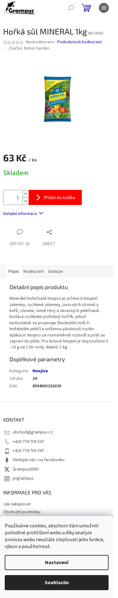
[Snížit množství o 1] (25, 201)
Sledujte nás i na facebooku (39, 460)
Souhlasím (57, 582)
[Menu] (104, 8)
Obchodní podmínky (22, 512)
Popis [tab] (13, 271)
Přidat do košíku (59, 197)
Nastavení (56, 562)
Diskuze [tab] (55, 271)
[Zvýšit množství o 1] (25, 193)
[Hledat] (71, 8)
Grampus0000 (25, 469)
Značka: (28, 48)
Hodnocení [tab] (34, 271)
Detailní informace (20, 214)
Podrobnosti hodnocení (79, 42)
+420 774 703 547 (28, 442)
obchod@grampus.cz (33, 432)
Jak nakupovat (17, 504)
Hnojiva (40, 371)
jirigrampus (23, 478)
